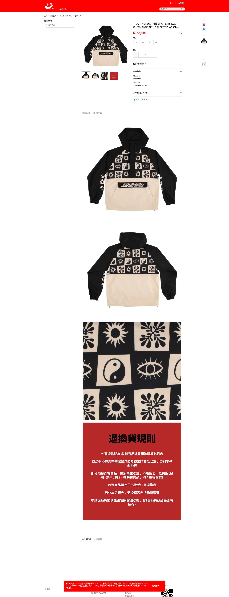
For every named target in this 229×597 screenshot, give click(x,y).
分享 (137, 100)
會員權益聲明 (129, 596)
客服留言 (128, 593)
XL (156, 42)
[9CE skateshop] (49, 6)
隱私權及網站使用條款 (98, 593)
